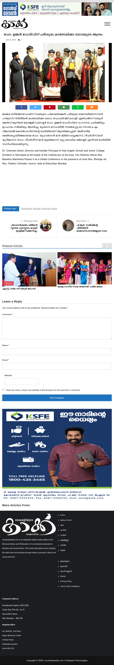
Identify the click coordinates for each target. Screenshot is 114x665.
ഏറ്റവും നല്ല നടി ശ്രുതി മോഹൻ (18, 289)
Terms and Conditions (70, 586)
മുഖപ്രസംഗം (66, 520)
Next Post (81, 221)
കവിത (63, 530)
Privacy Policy (66, 581)
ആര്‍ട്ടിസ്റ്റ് (64, 540)
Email (5, 360)
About (62, 576)
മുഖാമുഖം (65, 561)
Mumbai (37, 208)
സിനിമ (63, 545)
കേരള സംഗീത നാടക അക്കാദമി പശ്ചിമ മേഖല (79, 286)
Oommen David (49, 208)
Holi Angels (26, 208)
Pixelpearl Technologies (76, 660)
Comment (7, 314)
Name (5, 345)
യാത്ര (62, 550)
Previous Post (30, 221)
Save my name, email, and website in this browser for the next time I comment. (43, 390)
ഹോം (62, 515)
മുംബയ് (63, 566)
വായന (63, 535)
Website (8, 375)
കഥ (62, 525)
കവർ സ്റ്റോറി (66, 571)
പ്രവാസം (8, 283)
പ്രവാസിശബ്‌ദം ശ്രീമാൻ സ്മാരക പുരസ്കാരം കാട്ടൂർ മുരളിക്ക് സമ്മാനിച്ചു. (23, 228)
